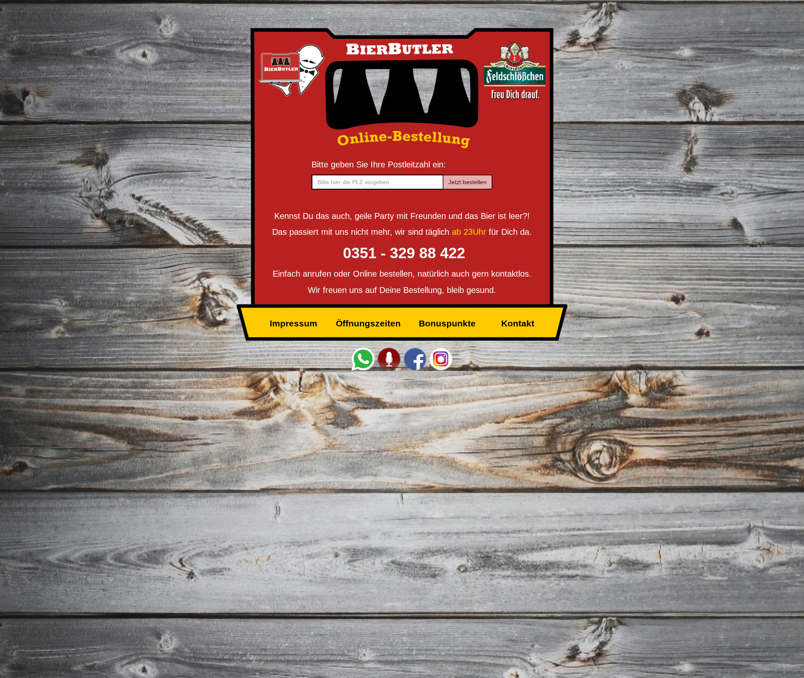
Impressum (293, 323)
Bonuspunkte (447, 323)
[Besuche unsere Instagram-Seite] (441, 358)
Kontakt (517, 323)
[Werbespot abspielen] (389, 358)
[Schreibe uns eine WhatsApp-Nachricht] (363, 358)
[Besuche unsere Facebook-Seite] (415, 358)
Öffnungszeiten (368, 323)
